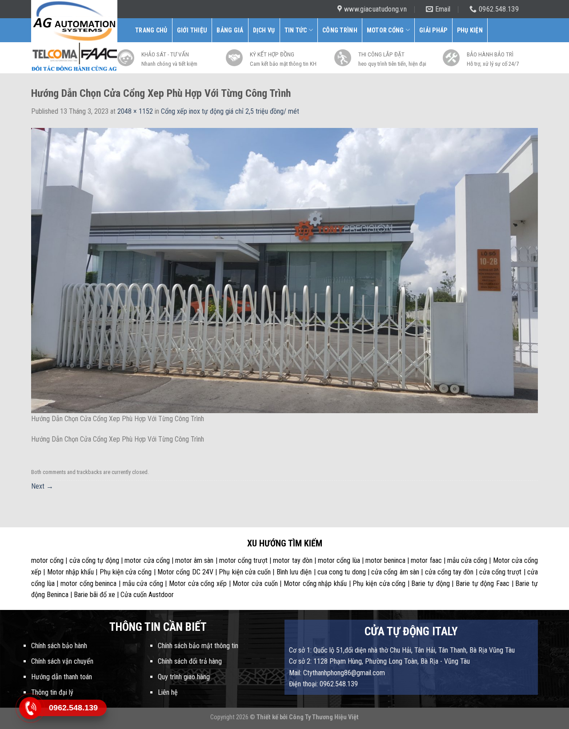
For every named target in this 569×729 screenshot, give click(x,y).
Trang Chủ (151, 30)
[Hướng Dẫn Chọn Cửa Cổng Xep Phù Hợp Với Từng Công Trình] (284, 270)
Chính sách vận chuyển (62, 661)
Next (42, 486)
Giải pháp (433, 30)
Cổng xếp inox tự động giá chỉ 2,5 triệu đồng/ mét (230, 111)
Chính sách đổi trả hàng (190, 661)
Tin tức (295, 30)
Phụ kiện (470, 30)
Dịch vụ (264, 30)
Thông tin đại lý (52, 692)
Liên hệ (168, 692)
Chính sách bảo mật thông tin (198, 645)
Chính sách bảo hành (59, 645)
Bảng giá (229, 30)
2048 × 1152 (135, 111)
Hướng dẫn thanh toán (61, 677)
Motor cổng (385, 30)
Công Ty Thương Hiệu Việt (324, 717)
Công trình (339, 30)
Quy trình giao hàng (184, 677)
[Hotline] (30, 707)
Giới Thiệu (192, 30)
